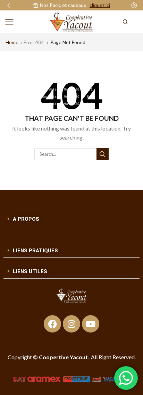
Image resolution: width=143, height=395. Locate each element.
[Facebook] (52, 324)
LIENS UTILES (30, 271)
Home (12, 42)
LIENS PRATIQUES (35, 250)
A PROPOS (26, 219)
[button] (8, 5)
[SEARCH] (102, 154)
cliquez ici (100, 5)
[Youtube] (90, 324)
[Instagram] (71, 324)
